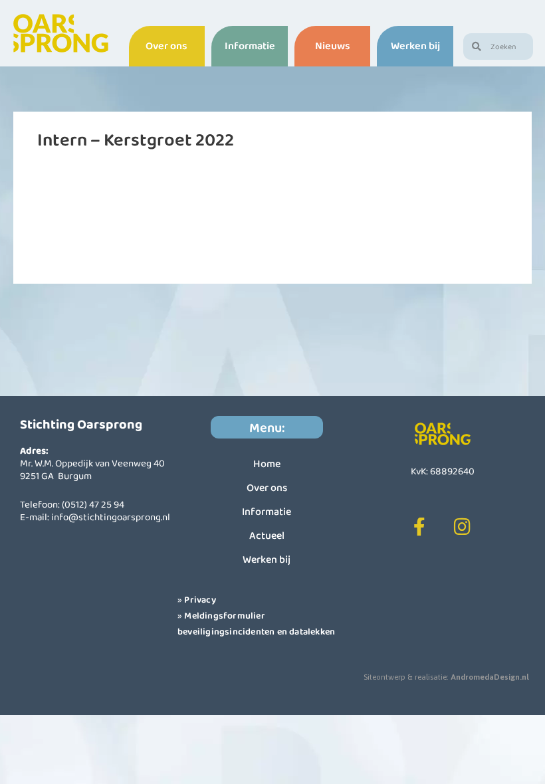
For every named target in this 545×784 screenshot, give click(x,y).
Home (266, 463)
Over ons (166, 45)
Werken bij (415, 45)
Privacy (199, 599)
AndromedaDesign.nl (490, 677)
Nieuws (332, 45)
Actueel (266, 535)
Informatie (250, 45)
